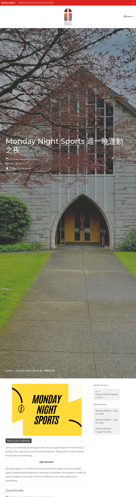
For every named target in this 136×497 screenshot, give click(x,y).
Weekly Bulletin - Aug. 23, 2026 (106, 421)
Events (9, 370)
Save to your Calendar (18, 440)
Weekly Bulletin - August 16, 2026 (104, 430)
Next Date (11, 173)
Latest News (99, 404)
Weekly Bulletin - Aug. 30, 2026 (106, 412)
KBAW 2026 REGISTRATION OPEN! (36, 3)
